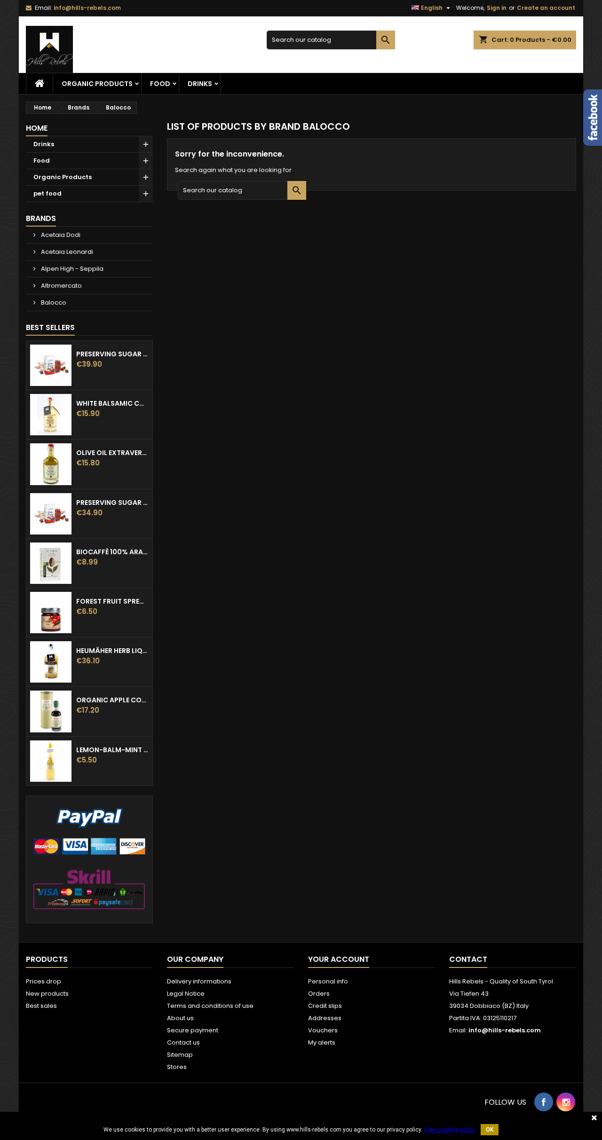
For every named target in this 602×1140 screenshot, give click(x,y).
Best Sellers (50, 327)
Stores (177, 1066)
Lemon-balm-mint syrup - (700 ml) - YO (112, 750)
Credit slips (325, 1005)
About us (180, 1018)
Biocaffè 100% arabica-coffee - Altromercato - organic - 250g (112, 552)
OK (489, 1129)
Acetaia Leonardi (66, 251)
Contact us (183, 1042)
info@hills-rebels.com (87, 8)
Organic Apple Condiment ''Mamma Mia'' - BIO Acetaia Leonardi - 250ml (112, 700)
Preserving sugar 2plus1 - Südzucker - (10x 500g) (112, 502)
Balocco (53, 302)
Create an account (546, 8)
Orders (319, 993)
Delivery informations (199, 981)
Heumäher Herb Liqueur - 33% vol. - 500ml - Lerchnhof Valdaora (112, 650)
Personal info (328, 981)
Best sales (41, 1005)
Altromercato (61, 285)
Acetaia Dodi (60, 234)
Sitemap (180, 1054)
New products (47, 993)
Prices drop (43, 981)
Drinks (200, 83)
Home (37, 128)
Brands (41, 218)
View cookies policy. (450, 1129)
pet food (47, 193)
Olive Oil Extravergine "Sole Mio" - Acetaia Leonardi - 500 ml (112, 452)
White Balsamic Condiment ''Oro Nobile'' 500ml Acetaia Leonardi (112, 403)
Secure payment (192, 1030)
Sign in (497, 8)
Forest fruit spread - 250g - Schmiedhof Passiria (112, 601)
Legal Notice (186, 993)
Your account (338, 959)
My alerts (321, 1042)
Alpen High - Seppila (71, 268)
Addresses (324, 1018)
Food (160, 83)
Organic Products (97, 83)
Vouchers (323, 1030)
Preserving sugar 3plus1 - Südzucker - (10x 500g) (112, 354)
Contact (468, 959)
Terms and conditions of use (210, 1005)
